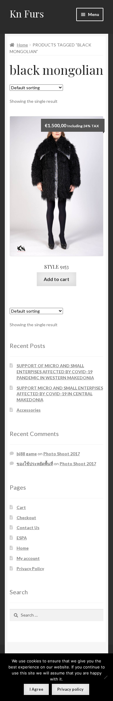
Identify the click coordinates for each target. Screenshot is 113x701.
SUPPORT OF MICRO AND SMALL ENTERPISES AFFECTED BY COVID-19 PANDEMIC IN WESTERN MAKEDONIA (55, 371)
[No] (105, 677)
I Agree (36, 689)
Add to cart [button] (56, 279)
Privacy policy (70, 689)
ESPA (22, 537)
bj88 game (27, 453)
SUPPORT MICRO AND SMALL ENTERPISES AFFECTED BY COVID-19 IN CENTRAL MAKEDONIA (60, 394)
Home (22, 44)
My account (28, 558)
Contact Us (28, 527)
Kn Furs (27, 13)
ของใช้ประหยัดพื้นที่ (35, 463)
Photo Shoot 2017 (61, 453)
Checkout (26, 517)
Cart (21, 507)
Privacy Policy (30, 568)
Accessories (29, 409)
